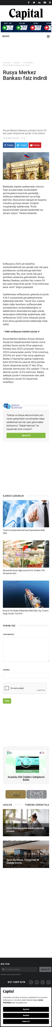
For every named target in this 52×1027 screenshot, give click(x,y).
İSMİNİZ (6, 670)
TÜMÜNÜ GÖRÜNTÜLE (37, 805)
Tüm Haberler (28, 63)
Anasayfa (7, 63)
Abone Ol (26, 435)
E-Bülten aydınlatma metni (11, 974)
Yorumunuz (8, 634)
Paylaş (10, 145)
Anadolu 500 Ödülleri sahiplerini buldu (26, 778)
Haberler (16, 63)
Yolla (7, 701)
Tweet (23, 145)
